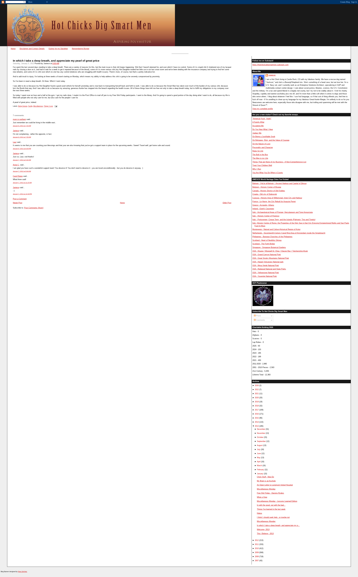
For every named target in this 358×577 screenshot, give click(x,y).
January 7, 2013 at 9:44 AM (22, 171)
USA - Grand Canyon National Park (266, 255)
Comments (260, 320)
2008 (257, 556)
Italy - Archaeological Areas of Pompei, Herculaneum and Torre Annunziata (282, 212)
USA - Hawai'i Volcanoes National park (267, 262)
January (260, 474)
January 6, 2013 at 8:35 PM (22, 148)
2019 (257, 402)
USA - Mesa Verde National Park (265, 265)
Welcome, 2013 (263, 529)
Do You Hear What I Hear (262, 129)
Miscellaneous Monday (266, 489)
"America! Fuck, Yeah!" (261, 119)
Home (13, 49)
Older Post (227, 203)
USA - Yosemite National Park (264, 276)
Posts (258, 316)
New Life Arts (22, 571)
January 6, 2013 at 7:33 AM (22, 126)
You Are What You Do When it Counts (267, 173)
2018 (257, 406)
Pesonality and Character (262, 147)
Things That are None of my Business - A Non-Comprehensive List (279, 162)
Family (30, 106)
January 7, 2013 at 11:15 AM (22, 182)
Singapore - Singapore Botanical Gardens (269, 247)
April (259, 462)
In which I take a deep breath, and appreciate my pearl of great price (56, 60)
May (258, 457)
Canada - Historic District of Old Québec (268, 191)
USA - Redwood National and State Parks (269, 269)
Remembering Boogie (80, 49)
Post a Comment (20, 199)
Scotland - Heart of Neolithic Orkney (267, 240)
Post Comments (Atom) (33, 208)
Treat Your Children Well (262, 165)
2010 (257, 548)
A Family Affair (258, 122)
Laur (14, 142)
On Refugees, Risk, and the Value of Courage (270, 140)
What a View (262, 497)
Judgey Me (256, 133)
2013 (257, 426)
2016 (257, 414)
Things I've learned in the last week (271, 509)
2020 (257, 398)
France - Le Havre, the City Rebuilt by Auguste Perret (274, 201)
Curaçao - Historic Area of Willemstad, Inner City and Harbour (277, 198)
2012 (257, 540)
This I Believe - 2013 (265, 533)
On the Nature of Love (261, 144)
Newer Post (17, 203)
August (260, 445)
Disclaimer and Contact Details (32, 49)
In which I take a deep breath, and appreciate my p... (278, 525)
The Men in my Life (260, 158)
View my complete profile (262, 109)
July (258, 449)
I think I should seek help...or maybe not (273, 517)
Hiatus (259, 513)
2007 (257, 561)
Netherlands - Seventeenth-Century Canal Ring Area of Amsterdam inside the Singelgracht (288, 233)
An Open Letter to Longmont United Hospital (275, 485)
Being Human (22, 106)
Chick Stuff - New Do (265, 477)
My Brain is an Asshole (266, 481)
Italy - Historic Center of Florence (265, 216)
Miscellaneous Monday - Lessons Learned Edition (277, 501)
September (261, 441)
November (261, 433)
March (259, 465)
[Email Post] (55, 106)
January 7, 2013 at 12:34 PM (22, 194)
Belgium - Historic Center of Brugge (266, 187)
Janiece (16, 131)
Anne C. (16, 165)
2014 (257, 422)
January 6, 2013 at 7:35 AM (22, 137)
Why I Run (256, 169)
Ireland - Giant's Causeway (263, 209)
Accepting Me (258, 126)
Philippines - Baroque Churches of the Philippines (272, 237)
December (261, 429)
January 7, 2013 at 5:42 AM (22, 160)
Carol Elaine (18, 176)
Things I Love (48, 106)
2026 (257, 385)
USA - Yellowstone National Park (265, 273)
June (259, 453)
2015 (257, 418)
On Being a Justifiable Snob (263, 137)
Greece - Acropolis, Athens (263, 205)
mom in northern (19, 119)
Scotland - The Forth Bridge (263, 244)
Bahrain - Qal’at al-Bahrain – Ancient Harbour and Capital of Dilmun (279, 183)
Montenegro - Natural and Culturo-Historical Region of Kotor (276, 229)
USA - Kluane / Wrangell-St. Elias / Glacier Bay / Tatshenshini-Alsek (280, 251)
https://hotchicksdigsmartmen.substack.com (270, 65)
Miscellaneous (38, 106)
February (260, 470)
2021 (257, 394)
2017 (257, 410)
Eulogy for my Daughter (58, 49)
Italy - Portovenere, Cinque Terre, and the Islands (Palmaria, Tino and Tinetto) (283, 220)
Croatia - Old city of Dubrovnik (264, 194)
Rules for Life (257, 151)
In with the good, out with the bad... (271, 505)
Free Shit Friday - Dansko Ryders (270, 493)
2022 (257, 389)
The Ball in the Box (260, 155)
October (260, 437)
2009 (257, 552)
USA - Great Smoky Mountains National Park (270, 258)
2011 (257, 544)
